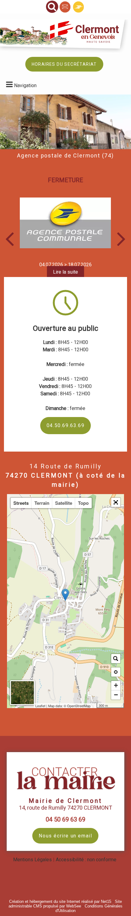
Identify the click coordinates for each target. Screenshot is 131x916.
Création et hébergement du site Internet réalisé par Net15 (60, 901)
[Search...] (115, 658)
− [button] (116, 695)
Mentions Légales (32, 859)
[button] (115, 502)
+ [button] (116, 685)
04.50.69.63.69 (65, 425)
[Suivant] (121, 238)
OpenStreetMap (78, 705)
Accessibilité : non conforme (86, 859)
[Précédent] (9, 238)
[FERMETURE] (65, 223)
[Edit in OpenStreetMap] (94, 705)
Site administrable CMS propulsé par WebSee (65, 903)
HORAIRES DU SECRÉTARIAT (64, 64)
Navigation (25, 85)
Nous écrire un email (65, 836)
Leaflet (40, 705)
